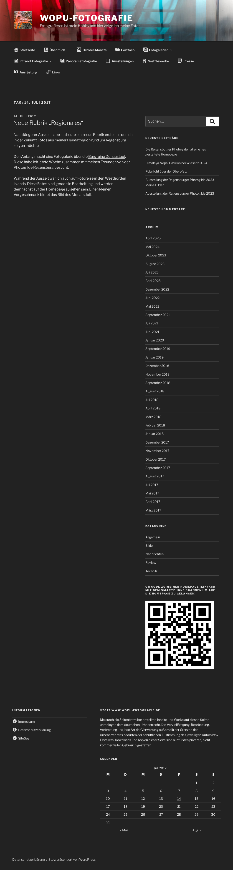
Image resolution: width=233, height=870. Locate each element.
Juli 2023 (152, 272)
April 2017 (152, 502)
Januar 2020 (154, 340)
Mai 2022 (152, 306)
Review (150, 562)
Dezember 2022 (157, 289)
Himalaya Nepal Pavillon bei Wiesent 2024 (176, 163)
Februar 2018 (155, 425)
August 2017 (154, 476)
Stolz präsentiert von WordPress (72, 859)
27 (161, 814)
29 (196, 814)
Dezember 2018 (157, 366)
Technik (151, 571)
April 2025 (153, 238)
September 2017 (157, 468)
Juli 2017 (151, 485)
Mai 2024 (152, 247)
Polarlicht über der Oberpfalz (166, 171)
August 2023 (155, 264)
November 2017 (157, 451)
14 (179, 798)
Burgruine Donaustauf (106, 156)
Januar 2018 (154, 434)
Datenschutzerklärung (28, 859)
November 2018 (157, 374)
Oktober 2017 (155, 459)
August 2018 (154, 391)
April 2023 (153, 281)
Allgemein (152, 537)
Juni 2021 (152, 332)
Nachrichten (154, 554)
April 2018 (152, 408)
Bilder (149, 545)
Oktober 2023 (155, 255)
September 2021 (157, 315)
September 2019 (157, 349)
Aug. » (196, 830)
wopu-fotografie (86, 18)
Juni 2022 (152, 298)
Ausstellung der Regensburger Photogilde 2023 (179, 193)
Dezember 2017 (157, 442)
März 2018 (153, 417)
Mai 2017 (152, 493)
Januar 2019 (154, 357)
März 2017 (153, 510)
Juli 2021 (151, 323)
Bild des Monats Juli (74, 195)
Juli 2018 (151, 400)
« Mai (124, 830)
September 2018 (157, 383)
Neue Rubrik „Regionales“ (48, 122)
